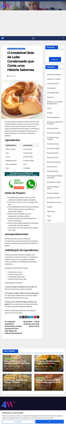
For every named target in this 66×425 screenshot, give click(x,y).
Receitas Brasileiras (53, 117)
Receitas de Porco (53, 157)
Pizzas (49, 108)
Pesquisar (51, 47)
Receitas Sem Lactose (54, 202)
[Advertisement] (33, 23)
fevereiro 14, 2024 (11, 366)
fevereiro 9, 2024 (43, 385)
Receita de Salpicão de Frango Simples (15, 381)
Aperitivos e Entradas (53, 79)
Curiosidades (51, 88)
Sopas (49, 216)
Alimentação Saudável (54, 74)
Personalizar (17, 421)
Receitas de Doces (53, 144)
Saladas (49, 207)
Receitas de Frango (53, 148)
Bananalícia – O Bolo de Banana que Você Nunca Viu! (31, 324)
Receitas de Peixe (53, 153)
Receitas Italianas (52, 171)
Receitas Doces (52, 166)
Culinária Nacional (53, 83)
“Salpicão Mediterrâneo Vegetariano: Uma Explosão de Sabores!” (48, 363)
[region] (33, 417)
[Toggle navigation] (33, 38)
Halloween (50, 97)
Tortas (49, 220)
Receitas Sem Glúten (53, 197)
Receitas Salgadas (53, 193)
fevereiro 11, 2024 (11, 385)
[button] (63, 38)
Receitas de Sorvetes (53, 162)
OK (49, 421)
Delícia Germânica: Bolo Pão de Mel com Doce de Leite (48, 382)
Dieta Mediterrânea (53, 92)
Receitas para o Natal (54, 182)
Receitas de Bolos (12, 48)
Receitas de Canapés (54, 133)
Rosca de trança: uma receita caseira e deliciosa (17, 362)
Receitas (50, 113)
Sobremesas (21, 48)
